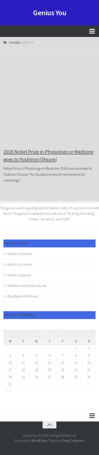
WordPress (39, 440)
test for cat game (19, 275)
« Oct (7, 390)
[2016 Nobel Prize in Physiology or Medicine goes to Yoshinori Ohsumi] (49, 98)
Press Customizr (73, 440)
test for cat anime (20, 264)
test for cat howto (20, 254)
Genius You (49, 12)
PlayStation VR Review (23, 296)
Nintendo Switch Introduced (27, 285)
